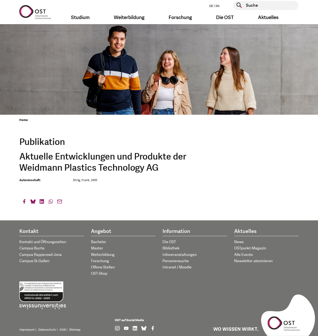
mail (59, 202)
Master (97, 248)
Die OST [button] (225, 17)
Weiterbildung (103, 254)
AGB (62, 330)
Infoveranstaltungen (179, 254)
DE (211, 6)
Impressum (27, 330)
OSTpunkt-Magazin (250, 248)
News (239, 242)
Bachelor (98, 242)
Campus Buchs (31, 248)
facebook (24, 202)
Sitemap (75, 330)
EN (218, 6)
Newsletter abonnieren (253, 261)
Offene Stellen (103, 267)
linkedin (41, 202)
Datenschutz (47, 330)
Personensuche (175, 261)
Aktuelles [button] (268, 17)
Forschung (100, 261)
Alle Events (243, 254)
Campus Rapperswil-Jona (40, 254)
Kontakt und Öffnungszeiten (42, 242)
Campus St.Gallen (34, 261)
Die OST (169, 242)
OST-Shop (99, 273)
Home (23, 120)
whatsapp (50, 202)
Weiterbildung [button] (129, 17)
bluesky (33, 202)
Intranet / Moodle (177, 267)
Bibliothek (170, 248)
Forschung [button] (180, 17)
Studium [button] (80, 17)
